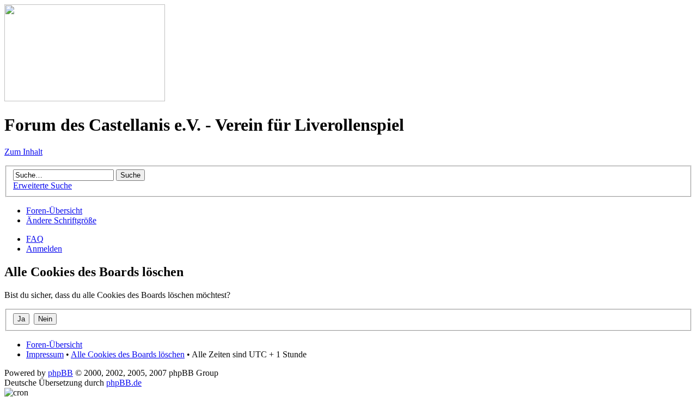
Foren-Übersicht (54, 210)
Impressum (45, 354)
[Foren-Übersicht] (84, 98)
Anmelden (44, 248)
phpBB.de (124, 382)
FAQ (35, 238)
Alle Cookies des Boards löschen (128, 354)
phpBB (60, 372)
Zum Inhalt (23, 151)
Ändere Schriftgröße (61, 220)
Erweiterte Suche (42, 185)
